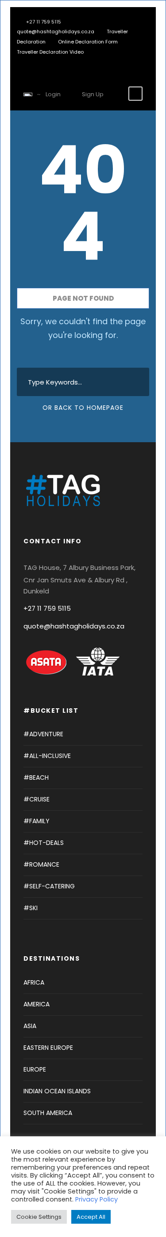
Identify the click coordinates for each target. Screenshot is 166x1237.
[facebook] (39, 62)
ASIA (29, 1025)
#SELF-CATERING (49, 886)
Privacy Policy (96, 1199)
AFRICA (33, 982)
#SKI (30, 907)
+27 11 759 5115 (47, 608)
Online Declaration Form (88, 41)
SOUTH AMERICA (47, 1112)
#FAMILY (36, 821)
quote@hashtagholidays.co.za (55, 31)
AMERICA (36, 1004)
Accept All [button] (91, 1217)
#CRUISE (36, 799)
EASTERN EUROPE (48, 1047)
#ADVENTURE (43, 734)
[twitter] (52, 62)
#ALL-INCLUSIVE (47, 755)
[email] (25, 62)
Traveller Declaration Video (50, 51)
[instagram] (65, 62)
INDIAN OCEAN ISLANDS (57, 1091)
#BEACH (36, 777)
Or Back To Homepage (83, 407)
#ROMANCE (41, 864)
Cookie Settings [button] (39, 1217)
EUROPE (34, 1069)
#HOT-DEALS (43, 842)
